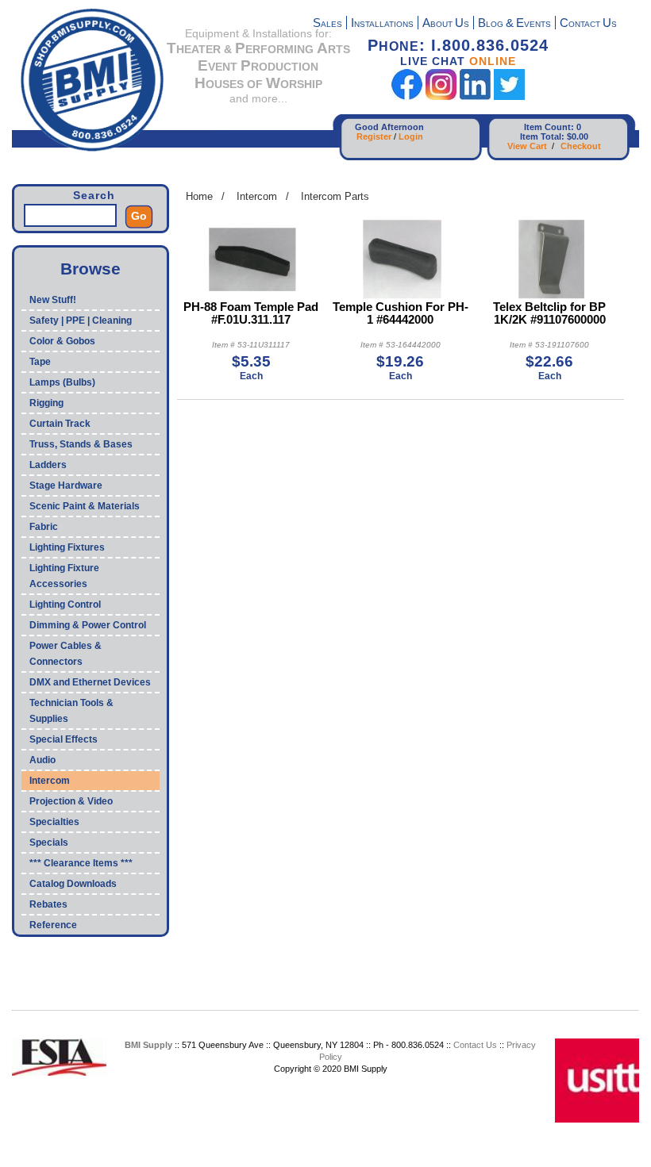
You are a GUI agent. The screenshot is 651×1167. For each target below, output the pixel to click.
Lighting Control (65, 604)
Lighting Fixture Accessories (64, 575)
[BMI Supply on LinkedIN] (475, 96)
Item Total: (542, 136)
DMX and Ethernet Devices (90, 682)
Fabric (43, 526)
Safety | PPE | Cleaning (80, 320)
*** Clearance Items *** (81, 863)
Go (139, 215)
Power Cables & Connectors (65, 653)
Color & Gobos (62, 341)
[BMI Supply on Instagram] (441, 96)
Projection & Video (71, 801)
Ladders (48, 464)
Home (199, 196)
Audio (42, 760)
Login (411, 136)
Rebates (48, 904)
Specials (48, 842)
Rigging (46, 403)
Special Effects (63, 739)
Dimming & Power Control (87, 625)
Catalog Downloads (73, 883)
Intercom (49, 780)
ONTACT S (588, 24)
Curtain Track (60, 423)
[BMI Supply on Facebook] (406, 96)
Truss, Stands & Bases (81, 444)
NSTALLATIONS (382, 24)
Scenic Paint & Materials (84, 506)
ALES (327, 24)
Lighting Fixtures (67, 547)
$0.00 (577, 136)
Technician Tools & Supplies (71, 710)
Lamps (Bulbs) (62, 382)
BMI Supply (148, 1045)
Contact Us (475, 1045)
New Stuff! (52, 299)
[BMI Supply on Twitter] (509, 96)
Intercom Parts (335, 196)
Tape (40, 361)
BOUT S (445, 24)
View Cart (527, 146)
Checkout (580, 146)
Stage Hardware (65, 485)
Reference (53, 925)
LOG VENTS (514, 24)
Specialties (54, 821)
